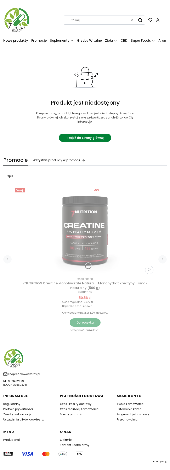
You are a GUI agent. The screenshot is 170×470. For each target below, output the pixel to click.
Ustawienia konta (129, 409)
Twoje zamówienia (130, 404)
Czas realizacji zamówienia (79, 409)
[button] (140, 20)
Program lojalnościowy (133, 414)
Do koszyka (85, 322)
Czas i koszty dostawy (75, 404)
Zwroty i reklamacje (17, 414)
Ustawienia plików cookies (22, 419)
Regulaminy (11, 404)
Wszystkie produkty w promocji (56, 160)
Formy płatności (71, 414)
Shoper (160, 461)
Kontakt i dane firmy (74, 445)
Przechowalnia (127, 419)
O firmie (66, 440)
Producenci (11, 440)
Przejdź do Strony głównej (85, 138)
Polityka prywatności (18, 409)
